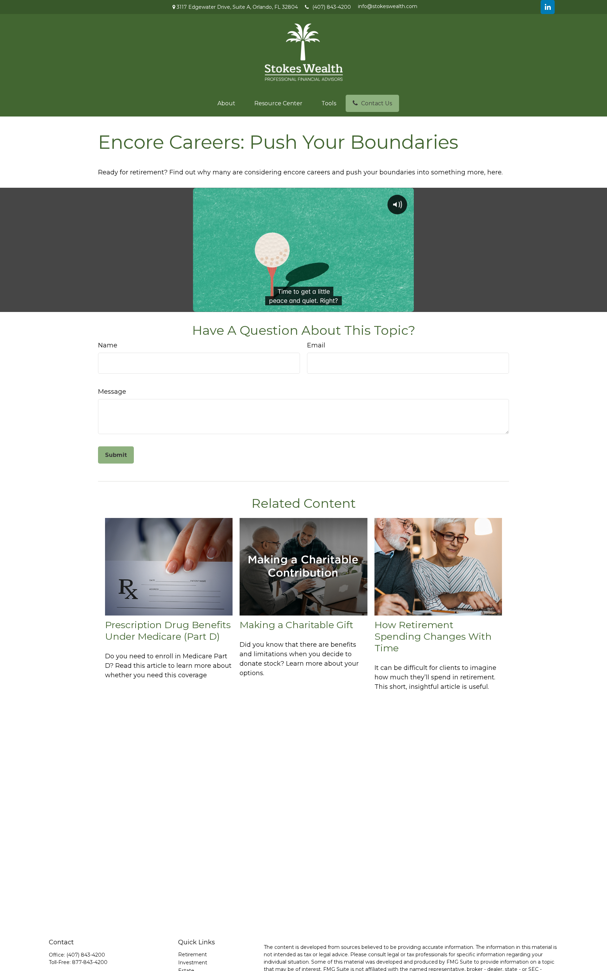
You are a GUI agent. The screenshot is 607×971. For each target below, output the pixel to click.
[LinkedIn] (548, 7)
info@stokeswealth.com (387, 6)
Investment (192, 962)
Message (112, 391)
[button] (226, 103)
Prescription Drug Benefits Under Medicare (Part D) (168, 630)
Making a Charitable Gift (296, 625)
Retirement (192, 954)
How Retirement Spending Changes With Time (433, 636)
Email (316, 345)
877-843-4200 (89, 962)
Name (107, 345)
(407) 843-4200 (331, 7)
